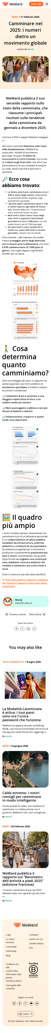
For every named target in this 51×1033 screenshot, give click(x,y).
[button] (47, 4)
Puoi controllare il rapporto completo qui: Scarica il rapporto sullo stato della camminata (25, 583)
